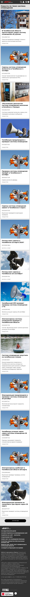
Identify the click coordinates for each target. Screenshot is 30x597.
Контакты (17, 535)
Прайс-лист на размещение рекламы (12, 539)
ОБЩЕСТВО (5, 43)
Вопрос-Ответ (6, 248)
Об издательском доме (8, 531)
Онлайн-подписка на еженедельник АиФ (14, 533)
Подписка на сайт (7, 535)
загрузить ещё (15, 520)
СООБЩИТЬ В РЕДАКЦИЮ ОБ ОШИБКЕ (12, 548)
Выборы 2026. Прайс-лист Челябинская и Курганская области (14, 545)
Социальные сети (7, 537)
